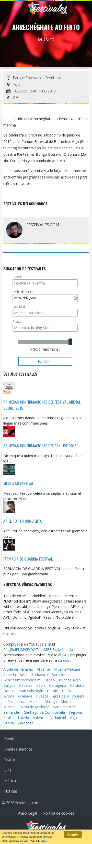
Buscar (17, 277)
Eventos (10, 738)
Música (10, 780)
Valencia (40, 717)
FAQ (65, 654)
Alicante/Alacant (67, 669)
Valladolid (58, 717)
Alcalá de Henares (18, 669)
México (67, 701)
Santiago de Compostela (44, 712)
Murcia (9, 706)
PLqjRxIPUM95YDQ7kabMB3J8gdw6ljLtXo (38, 649)
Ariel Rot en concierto (22, 521)
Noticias (11, 791)
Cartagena (57, 685)
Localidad (19, 306)
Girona (8, 696)
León (7, 701)
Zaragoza (25, 723)
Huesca (42, 696)
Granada (25, 696)
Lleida (20, 701)
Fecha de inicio (22, 292)
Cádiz (40, 685)
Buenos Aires (70, 680)
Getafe (52, 690)
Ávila (23, 674)
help (13, 633)
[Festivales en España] (47, 11)
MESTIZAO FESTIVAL (18, 483)
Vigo (16, 84)
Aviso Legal (27, 813)
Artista (17, 321)
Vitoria (8, 723)
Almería (9, 674)
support (64, 660)
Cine (8, 770)
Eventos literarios (18, 749)
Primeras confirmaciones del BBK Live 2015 (39, 445)
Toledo (23, 717)
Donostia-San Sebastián (23, 690)
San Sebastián (64, 706)
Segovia (75, 712)
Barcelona (60, 674)
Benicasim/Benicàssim (22, 680)
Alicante (43, 669)
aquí (44, 840)
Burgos (9, 685)
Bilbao (49, 680)
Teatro (9, 759)
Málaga (50, 701)
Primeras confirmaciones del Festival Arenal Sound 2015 (41, 405)
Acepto (72, 834)
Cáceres (25, 685)
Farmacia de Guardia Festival (28, 559)
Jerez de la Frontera (68, 696)
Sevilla (8, 717)
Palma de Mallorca (33, 706)
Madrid (35, 701)
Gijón (66, 690)
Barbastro (39, 674)
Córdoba (77, 685)
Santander (11, 712)
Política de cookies (58, 813)
